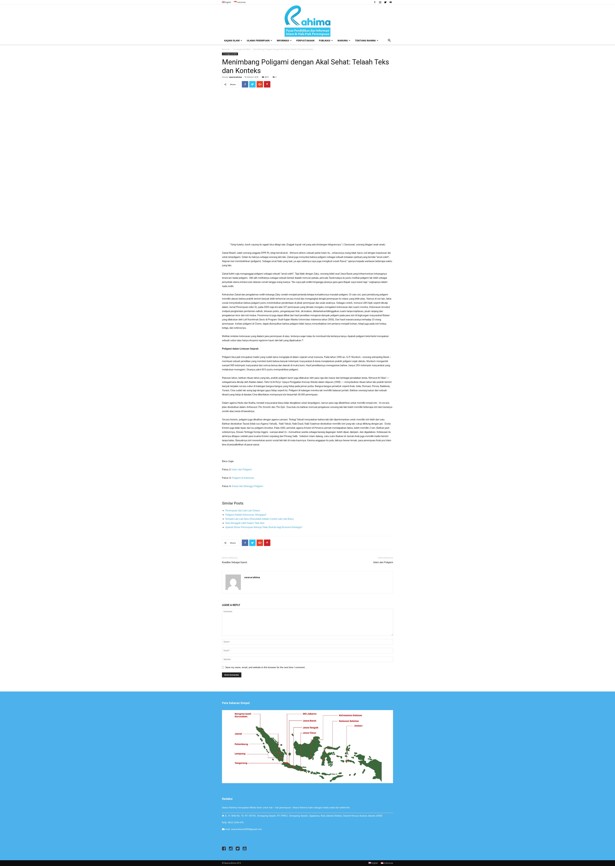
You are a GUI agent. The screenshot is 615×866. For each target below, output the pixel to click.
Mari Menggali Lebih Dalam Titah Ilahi (244, 523)
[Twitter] (385, 2)
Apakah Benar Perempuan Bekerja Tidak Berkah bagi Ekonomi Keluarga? (263, 527)
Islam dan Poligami (242, 469)
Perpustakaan (305, 40)
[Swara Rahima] (307, 21)
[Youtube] (390, 2)
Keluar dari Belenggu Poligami (247, 486)
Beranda (226, 49)
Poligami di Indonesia (243, 477)
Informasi (283, 40)
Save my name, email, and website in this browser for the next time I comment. (265, 667)
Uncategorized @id (241, 49)
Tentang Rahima (365, 40)
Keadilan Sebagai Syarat (234, 562)
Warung (342, 40)
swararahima (235, 77)
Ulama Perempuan (258, 40)
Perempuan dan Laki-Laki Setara (242, 510)
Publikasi (324, 40)
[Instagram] (380, 2)
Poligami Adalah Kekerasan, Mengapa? (245, 514)
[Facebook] (374, 2)
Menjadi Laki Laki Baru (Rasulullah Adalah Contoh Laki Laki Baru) (259, 518)
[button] (389, 40)
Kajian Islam (232, 40)
